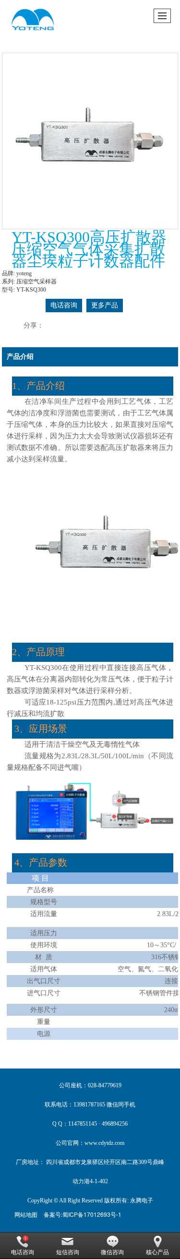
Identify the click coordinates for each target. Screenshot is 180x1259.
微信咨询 (112, 1252)
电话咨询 (63, 305)
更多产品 (104, 305)
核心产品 (157, 1252)
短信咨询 (67, 1252)
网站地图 (25, 1214)
